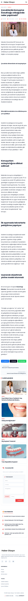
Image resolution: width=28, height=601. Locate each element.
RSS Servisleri (4, 574)
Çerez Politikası (4, 586)
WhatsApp (22, 361)
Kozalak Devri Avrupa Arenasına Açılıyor (14, 516)
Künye (2, 569)
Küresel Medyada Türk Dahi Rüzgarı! (13, 520)
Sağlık (9, 7)
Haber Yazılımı (9, 595)
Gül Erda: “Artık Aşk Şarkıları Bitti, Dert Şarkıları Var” (14, 533)
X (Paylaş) (13, 361)
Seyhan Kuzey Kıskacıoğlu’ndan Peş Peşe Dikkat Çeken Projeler (14, 524)
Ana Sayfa (3, 7)
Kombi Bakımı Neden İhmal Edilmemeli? (15, 529)
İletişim (2, 571)
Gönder (20, 500)
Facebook (5, 361)
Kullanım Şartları (5, 584)
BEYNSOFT (21, 595)
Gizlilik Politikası (4, 581)
